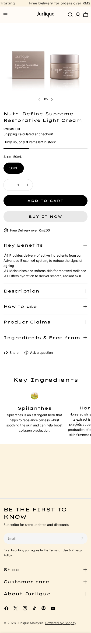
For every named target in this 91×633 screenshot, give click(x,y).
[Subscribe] (82, 538)
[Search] (70, 14)
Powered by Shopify (60, 623)
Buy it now (46, 216)
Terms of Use (58, 550)
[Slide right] (52, 99)
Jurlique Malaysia (30, 623)
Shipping (10, 134)
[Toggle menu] (5, 14)
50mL (13, 168)
